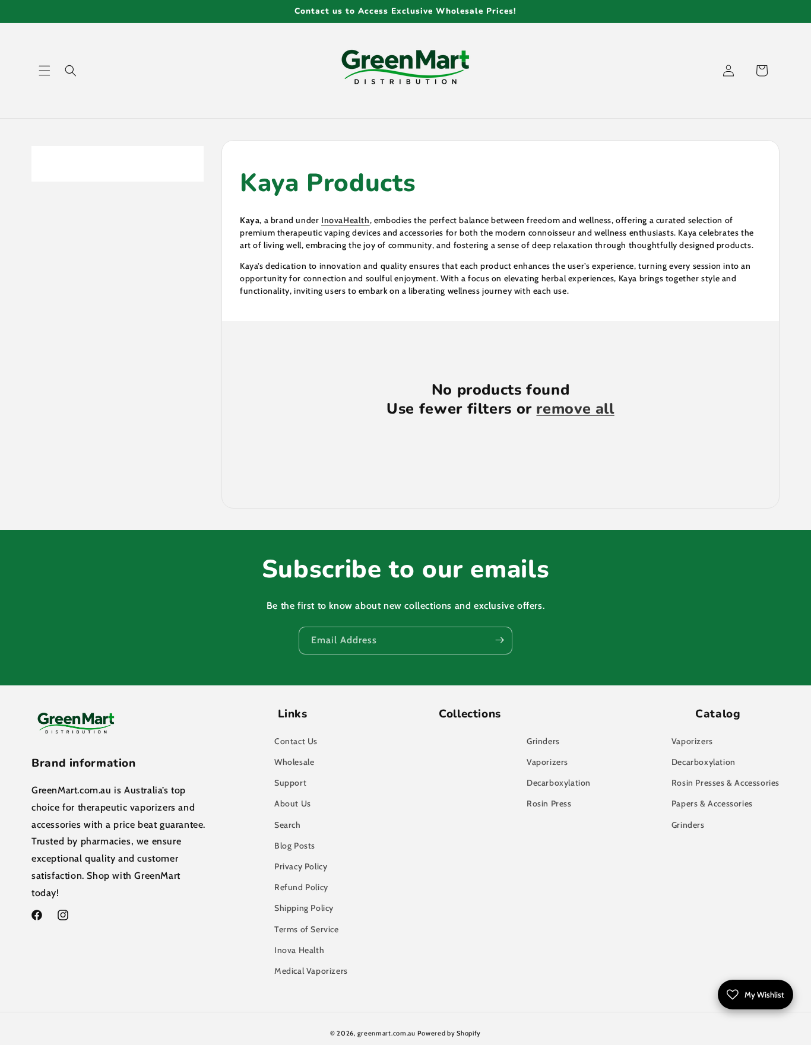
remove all (575, 409)
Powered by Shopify (449, 1033)
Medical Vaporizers (311, 970)
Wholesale (294, 762)
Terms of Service (306, 929)
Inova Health (299, 950)
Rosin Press (549, 804)
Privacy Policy (300, 866)
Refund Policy (301, 887)
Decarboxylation (559, 783)
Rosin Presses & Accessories (725, 783)
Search (287, 825)
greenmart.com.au (386, 1033)
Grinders (543, 741)
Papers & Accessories (712, 804)
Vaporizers (547, 762)
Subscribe (499, 640)
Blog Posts (294, 845)
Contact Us (296, 741)
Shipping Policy (304, 908)
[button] (44, 71)
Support (290, 783)
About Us (292, 804)
